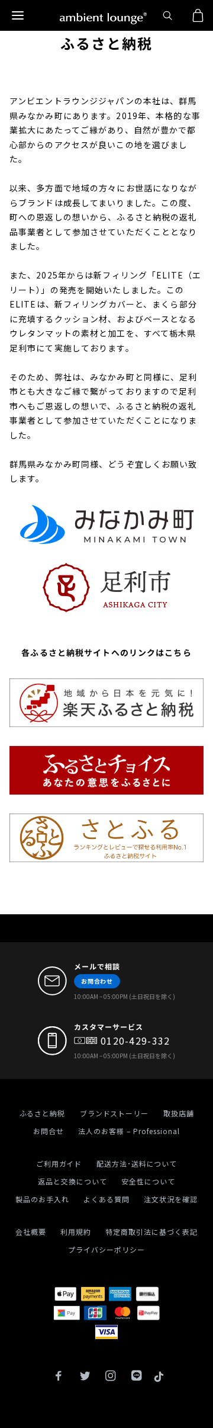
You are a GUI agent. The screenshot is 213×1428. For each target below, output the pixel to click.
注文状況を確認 (171, 1199)
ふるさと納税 (43, 1113)
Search (169, 15)
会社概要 (30, 1232)
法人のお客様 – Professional (129, 1131)
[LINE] (137, 1377)
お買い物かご (195, 15)
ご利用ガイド (59, 1163)
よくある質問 (106, 1199)
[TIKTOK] (159, 1377)
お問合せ (48, 1131)
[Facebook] (59, 1377)
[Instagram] (111, 1377)
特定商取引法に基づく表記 (151, 1232)
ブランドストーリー (114, 1113)
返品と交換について (72, 1181)
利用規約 (75, 1232)
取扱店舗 (178, 1113)
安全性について (148, 1181)
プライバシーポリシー (106, 1249)
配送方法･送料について (137, 1163)
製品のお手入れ (42, 1199)
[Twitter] (85, 1377)
